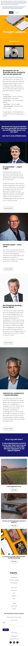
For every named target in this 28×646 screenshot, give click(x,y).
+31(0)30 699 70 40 (14, 639)
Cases (14, 598)
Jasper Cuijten (7, 96)
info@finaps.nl (14, 636)
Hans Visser (7, 104)
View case (14, 490)
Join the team (14, 606)
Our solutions (14, 590)
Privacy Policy (18, 617)
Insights (14, 603)
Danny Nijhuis (7, 100)
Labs (14, 593)
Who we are (14, 587)
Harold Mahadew (8, 106)
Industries (14, 596)
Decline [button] (16, 12)
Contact (14, 608)
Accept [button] (11, 12)
